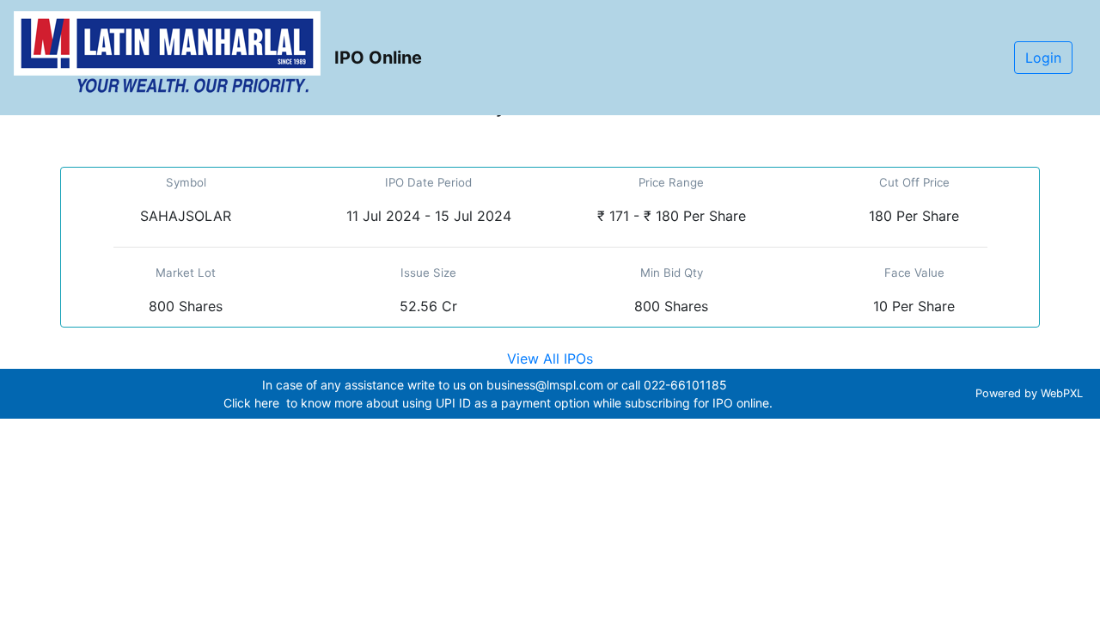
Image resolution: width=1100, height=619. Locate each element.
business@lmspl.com (544, 384)
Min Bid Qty (671, 272)
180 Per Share (914, 215)
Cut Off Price (914, 182)
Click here (253, 402)
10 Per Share (914, 306)
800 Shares (186, 306)
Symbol (186, 182)
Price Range (671, 182)
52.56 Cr (428, 306)
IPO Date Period (428, 182)
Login (1043, 57)
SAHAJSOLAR (185, 215)
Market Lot (186, 272)
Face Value (914, 272)
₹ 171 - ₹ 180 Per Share (671, 215)
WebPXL (1063, 393)
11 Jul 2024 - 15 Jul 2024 (428, 215)
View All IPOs (550, 358)
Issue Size (428, 272)
